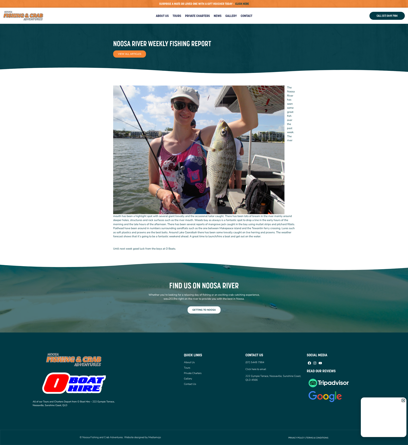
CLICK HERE (242, 4)
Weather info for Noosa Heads (383, 433)
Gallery (231, 16)
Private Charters (197, 16)
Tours (177, 16)
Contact (246, 16)
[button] (403, 400)
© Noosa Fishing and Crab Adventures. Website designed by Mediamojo (120, 437)
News (218, 16)
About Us (162, 16)
